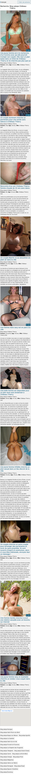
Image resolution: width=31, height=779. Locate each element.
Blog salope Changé (6, 757)
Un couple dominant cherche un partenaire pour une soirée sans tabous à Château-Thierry (13, 120)
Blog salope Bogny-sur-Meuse (9, 735)
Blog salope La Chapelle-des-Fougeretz (11, 747)
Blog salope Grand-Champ (21, 750)
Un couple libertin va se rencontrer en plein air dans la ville (15, 259)
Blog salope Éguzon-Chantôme (9, 769)
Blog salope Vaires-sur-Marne (8, 763)
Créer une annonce (24, 2)
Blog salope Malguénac (7, 760)
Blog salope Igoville (24, 735)
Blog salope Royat (19, 766)
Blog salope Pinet (18, 757)
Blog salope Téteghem (6, 750)
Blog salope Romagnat (6, 766)
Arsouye (3, 2)
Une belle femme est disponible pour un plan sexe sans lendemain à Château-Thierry (14, 392)
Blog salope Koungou (6, 729)
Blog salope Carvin (5, 753)
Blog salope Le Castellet (7, 738)
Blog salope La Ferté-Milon (20, 753)
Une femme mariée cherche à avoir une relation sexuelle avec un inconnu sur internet (15, 620)
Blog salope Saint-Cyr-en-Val (8, 741)
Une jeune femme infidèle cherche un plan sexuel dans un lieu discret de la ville (15, 469)
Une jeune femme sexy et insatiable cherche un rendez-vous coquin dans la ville (15, 679)
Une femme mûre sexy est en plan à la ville (15, 328)
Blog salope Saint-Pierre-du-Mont (10, 732)
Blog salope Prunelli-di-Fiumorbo (9, 744)
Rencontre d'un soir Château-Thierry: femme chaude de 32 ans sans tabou (15, 187)
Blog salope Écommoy (6, 772)
